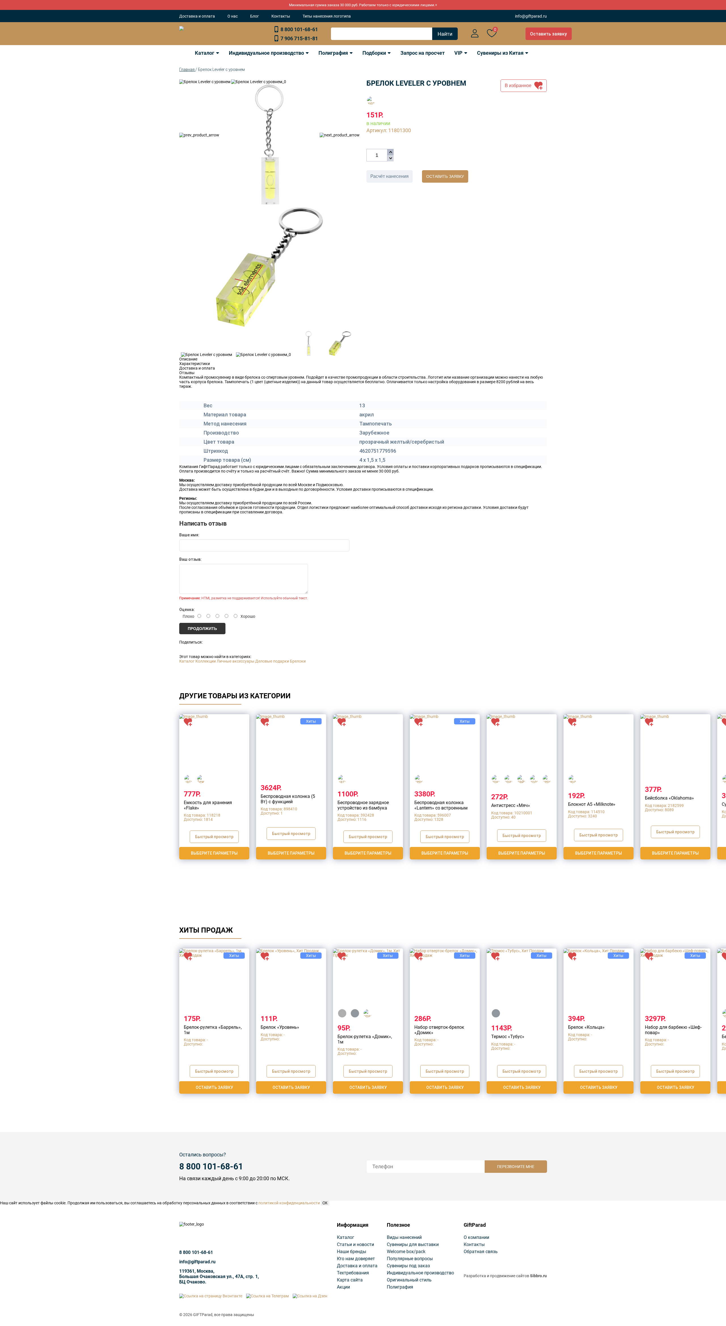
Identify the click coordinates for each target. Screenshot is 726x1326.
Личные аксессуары (235, 661)
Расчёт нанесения (389, 176)
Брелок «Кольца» (586, 1027)
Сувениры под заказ (408, 1265)
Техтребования (353, 1273)
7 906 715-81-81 (299, 38)
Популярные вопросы (410, 1258)
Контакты (280, 16)
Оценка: (187, 609)
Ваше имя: (189, 535)
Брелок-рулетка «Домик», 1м (364, 1039)
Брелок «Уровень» (280, 1027)
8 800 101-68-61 (299, 29)
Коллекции (205, 661)
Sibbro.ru (538, 1276)
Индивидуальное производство (420, 1273)
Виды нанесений (404, 1237)
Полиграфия (400, 1287)
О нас (232, 16)
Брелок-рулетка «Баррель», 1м (213, 1029)
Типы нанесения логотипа (327, 16)
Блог (254, 16)
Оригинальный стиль (409, 1280)
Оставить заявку (548, 34)
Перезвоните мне (515, 1166)
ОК (325, 1203)
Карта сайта (350, 1280)
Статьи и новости (355, 1244)
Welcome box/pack (406, 1251)
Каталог (187, 661)
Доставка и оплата (197, 16)
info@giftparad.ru (531, 16)
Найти (445, 34)
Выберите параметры (214, 853)
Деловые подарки (272, 661)
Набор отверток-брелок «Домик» (439, 1029)
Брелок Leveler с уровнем (221, 69)
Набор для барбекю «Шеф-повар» (673, 1029)
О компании (476, 1237)
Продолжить (202, 628)
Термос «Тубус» (507, 1036)
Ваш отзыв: (190, 559)
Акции (343, 1287)
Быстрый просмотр (214, 836)
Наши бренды (351, 1251)
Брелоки (298, 661)
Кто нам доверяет (356, 1258)
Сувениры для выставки (413, 1244)
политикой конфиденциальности (289, 1203)
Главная (187, 69)
